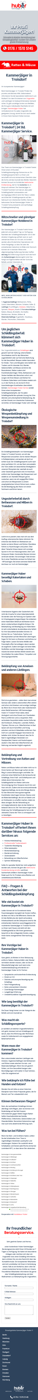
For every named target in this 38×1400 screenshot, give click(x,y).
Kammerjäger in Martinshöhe (9, 1199)
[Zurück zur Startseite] (19, 5)
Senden (7, 1318)
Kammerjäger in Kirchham (8, 1162)
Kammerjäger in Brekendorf (9, 1202)
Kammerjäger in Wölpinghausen (10, 1186)
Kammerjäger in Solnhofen (8, 1197)
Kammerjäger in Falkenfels (8, 1181)
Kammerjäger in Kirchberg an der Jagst (12, 1170)
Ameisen (22, 307)
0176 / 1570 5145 (20, 48)
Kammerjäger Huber (15, 108)
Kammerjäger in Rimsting (8, 1167)
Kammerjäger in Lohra (7, 1205)
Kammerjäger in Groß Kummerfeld (10, 1165)
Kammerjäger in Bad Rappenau (10, 1189)
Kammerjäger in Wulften (8, 1173)
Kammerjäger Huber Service (18, 388)
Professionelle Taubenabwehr (15, 843)
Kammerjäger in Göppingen (9, 1178)
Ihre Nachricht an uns (13, 1304)
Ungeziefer (30, 98)
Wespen (11, 309)
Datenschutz (19, 1391)
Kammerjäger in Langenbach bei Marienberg (13, 1207)
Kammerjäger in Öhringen (8, 1191)
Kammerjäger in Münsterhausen (10, 1194)
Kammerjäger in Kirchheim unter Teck (11, 1175)
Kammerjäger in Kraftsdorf (8, 1159)
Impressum (8, 1391)
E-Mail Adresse (10, 1292)
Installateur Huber (20, 1214)
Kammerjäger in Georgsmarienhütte (11, 1154)
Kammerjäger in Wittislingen (9, 1157)
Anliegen (8, 1298)
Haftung (30, 1391)
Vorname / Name (11, 1286)
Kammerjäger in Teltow (7, 1183)
